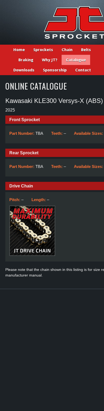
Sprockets (43, 49)
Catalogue (76, 59)
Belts (86, 49)
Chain (67, 49)
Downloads (23, 70)
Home (19, 49)
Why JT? (49, 59)
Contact (83, 70)
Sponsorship (55, 70)
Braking (25, 59)
